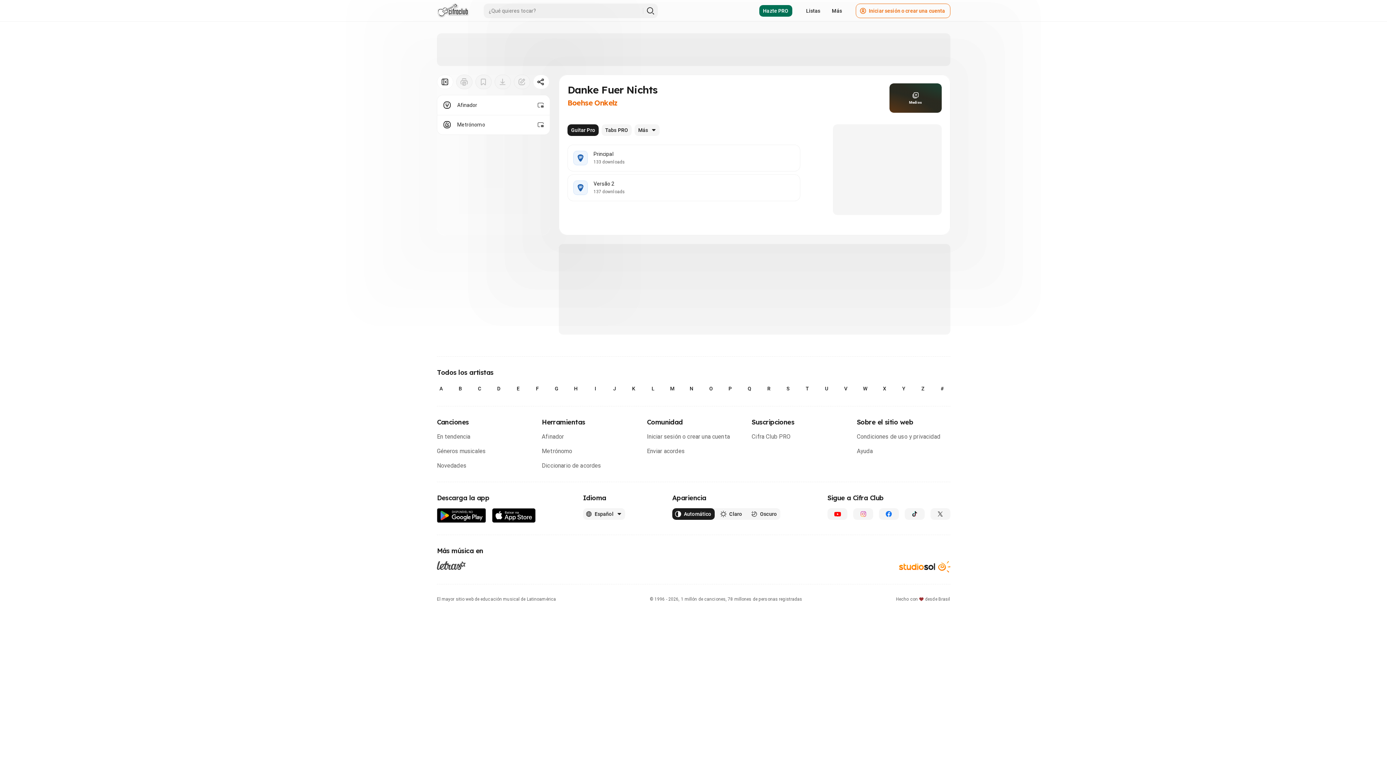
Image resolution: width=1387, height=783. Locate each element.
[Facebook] (889, 514)
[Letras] (451, 565)
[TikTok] (915, 514)
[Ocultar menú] (445, 82)
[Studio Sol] (924, 566)
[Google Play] (461, 515)
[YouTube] (837, 514)
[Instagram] (863, 514)
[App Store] (514, 515)
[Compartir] (541, 82)
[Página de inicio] (453, 11)
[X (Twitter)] (940, 514)
